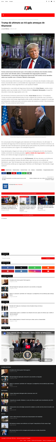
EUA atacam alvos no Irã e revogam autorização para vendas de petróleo (28, 430)
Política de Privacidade (37, 440)
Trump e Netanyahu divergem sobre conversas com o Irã (23, 393)
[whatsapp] (34, 267)
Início (2, 1)
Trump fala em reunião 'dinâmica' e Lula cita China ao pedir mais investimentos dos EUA (31, 400)
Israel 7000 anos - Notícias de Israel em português (19, 438)
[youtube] (51, 1)
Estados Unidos (16, 170)
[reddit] (48, 267)
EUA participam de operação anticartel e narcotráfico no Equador (26, 286)
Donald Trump (8, 170)
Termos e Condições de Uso (49, 440)
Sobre (6, 1)
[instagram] (49, 1)
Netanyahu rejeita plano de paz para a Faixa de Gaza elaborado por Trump (46, 207)
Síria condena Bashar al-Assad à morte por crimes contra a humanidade (27, 319)
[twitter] (54, 1)
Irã (29, 170)
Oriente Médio (39, 170)
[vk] (21, 271)
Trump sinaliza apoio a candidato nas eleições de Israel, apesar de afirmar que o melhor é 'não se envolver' (28, 208)
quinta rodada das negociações (35, 153)
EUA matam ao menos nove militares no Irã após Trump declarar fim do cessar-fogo (30, 423)
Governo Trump (24, 170)
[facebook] (46, 1)
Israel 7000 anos (5, 28)
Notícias (33, 170)
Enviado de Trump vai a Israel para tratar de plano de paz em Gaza (26, 305)
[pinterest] (7, 271)
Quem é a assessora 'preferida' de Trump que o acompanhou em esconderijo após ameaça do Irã (9, 207)
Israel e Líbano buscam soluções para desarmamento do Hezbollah (26, 416)
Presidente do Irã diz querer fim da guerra (20, 280)
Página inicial (3, 19)
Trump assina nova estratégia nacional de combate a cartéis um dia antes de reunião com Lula (32, 407)
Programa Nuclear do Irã (12, 19)
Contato (11, 1)
